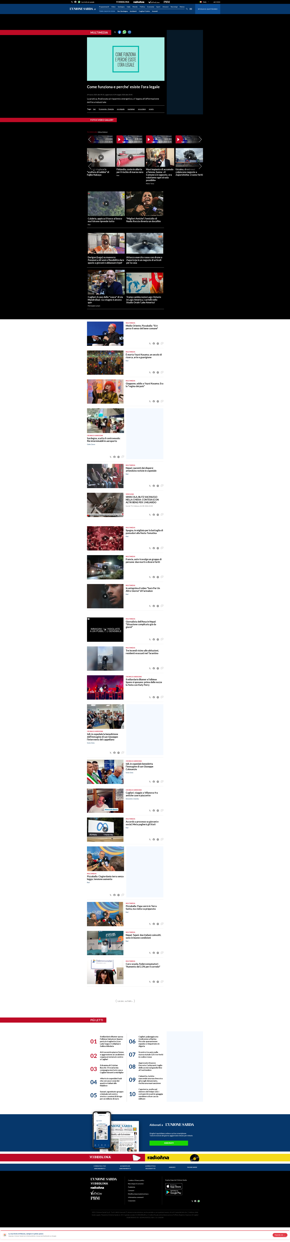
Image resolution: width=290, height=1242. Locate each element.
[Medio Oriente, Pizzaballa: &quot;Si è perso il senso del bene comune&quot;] (105, 334)
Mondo (135, 7)
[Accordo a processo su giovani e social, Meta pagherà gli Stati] (105, 829)
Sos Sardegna (122, 11)
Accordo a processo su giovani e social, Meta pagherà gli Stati (142, 823)
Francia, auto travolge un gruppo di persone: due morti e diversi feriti (144, 560)
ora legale (120, 109)
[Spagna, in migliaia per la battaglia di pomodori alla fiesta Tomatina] (105, 538)
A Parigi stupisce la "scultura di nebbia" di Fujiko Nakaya (98, 172)
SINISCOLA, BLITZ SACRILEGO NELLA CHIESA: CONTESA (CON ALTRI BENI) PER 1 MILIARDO (142, 499)
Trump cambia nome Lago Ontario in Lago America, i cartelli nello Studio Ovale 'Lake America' (143, 300)
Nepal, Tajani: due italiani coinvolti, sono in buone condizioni (143, 936)
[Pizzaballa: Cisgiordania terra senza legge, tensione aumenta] (105, 858)
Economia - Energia (106, 109)
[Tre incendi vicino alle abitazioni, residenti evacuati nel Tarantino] (105, 658)
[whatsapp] (79, 2)
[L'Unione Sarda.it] (83, 9)
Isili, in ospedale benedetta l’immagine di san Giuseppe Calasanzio (139, 766)
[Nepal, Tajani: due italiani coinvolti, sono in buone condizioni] (105, 943)
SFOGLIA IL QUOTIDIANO (208, 9)
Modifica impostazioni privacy (138, 1194)
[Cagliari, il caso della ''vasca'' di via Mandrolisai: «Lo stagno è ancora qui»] (106, 282)
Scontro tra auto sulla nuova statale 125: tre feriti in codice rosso (151, 1054)
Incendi (155, 11)
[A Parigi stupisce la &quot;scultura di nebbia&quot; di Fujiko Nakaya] (101, 157)
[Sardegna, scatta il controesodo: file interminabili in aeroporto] (105, 420)
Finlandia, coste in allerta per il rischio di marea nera (130, 170)
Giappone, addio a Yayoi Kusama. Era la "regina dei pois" (144, 385)
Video (113, 7)
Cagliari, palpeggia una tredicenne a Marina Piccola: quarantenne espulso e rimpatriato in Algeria (149, 1041)
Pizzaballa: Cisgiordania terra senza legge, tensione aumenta (105, 877)
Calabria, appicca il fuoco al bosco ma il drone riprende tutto (105, 220)
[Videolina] (122, 2)
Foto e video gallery (101, 120)
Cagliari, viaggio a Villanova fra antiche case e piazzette (142, 794)
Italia (128, 7)
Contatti (131, 1190)
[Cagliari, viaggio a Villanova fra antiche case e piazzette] (105, 801)
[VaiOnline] (154, 2)
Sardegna (121, 7)
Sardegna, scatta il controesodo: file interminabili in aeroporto (103, 439)
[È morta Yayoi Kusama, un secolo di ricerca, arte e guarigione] (105, 362)
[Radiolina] (138, 2)
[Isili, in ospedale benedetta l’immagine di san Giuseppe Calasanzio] (105, 772)
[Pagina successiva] (116, 1001)
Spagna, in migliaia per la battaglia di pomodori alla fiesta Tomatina (144, 531)
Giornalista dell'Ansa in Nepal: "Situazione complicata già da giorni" (141, 624)
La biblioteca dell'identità (150, 1167)
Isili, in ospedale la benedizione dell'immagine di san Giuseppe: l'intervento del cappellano (102, 737)
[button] (115, 32)
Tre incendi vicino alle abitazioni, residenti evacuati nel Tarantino (142, 652)
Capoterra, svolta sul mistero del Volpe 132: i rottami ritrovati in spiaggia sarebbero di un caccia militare (151, 1094)
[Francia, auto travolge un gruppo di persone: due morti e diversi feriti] (105, 567)
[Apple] (182, 1186)
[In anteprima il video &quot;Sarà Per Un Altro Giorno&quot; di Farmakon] (105, 596)
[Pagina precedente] (134, 1001)
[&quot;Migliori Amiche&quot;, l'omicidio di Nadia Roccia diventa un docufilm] (144, 203)
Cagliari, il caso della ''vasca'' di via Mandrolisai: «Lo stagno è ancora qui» (105, 300)
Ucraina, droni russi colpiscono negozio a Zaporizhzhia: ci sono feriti (189, 172)
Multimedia (99, 32)
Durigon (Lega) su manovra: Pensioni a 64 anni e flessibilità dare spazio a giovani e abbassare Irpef (106, 260)
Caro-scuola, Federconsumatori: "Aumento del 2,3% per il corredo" (143, 965)
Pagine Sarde (192, 1167)
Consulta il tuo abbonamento (100, 1167)
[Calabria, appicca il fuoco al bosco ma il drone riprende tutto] (106, 203)
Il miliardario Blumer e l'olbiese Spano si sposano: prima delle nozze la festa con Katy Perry (144, 682)
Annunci (165, 7)
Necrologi (174, 7)
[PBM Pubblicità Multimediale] (167, 2)
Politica (142, 7)
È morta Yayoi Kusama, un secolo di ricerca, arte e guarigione (144, 356)
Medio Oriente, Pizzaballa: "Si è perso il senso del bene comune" (142, 327)
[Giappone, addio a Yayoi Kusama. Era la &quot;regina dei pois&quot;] (105, 391)
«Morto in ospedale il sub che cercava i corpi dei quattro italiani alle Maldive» (111, 1082)
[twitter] (72, 2)
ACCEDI (217, 2)
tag (94, 109)
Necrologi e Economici (136, 1184)
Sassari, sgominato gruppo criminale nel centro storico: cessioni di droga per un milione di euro (111, 1095)
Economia (150, 7)
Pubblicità (131, 1187)
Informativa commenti (136, 1197)
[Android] (182, 1192)
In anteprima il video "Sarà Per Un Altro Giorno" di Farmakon (143, 589)
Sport (158, 7)
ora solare (142, 109)
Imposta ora (280, 1235)
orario (151, 109)
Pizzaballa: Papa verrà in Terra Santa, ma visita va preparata (141, 907)
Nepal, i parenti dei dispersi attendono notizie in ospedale (141, 469)
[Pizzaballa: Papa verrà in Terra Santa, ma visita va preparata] (105, 914)
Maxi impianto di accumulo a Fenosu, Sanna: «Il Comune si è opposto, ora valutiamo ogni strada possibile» (159, 175)
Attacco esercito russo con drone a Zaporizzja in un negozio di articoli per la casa (144, 260)
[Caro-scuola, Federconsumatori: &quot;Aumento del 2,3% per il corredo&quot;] (105, 972)
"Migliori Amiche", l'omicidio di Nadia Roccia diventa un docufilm (143, 220)
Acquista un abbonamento (125, 1167)
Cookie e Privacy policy (136, 1180)
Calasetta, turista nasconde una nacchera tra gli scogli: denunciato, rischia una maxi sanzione (151, 1079)
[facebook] (75, 2)
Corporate (131, 1201)
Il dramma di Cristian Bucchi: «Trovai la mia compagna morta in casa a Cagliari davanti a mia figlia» (112, 1069)
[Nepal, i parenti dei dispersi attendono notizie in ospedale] (105, 476)
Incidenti (133, 11)
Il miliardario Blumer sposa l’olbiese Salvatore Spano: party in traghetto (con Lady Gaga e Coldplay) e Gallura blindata (111, 1041)
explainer (131, 109)
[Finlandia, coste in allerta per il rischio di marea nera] (131, 157)
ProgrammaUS (104, 7)
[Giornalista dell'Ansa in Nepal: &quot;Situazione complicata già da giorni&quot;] (105, 629)
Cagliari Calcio (144, 11)
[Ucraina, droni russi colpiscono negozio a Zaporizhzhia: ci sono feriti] (190, 157)
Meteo (182, 7)
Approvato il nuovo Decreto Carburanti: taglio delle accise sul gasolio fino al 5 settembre (150, 1066)
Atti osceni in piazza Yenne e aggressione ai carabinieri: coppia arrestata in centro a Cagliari (112, 1055)
